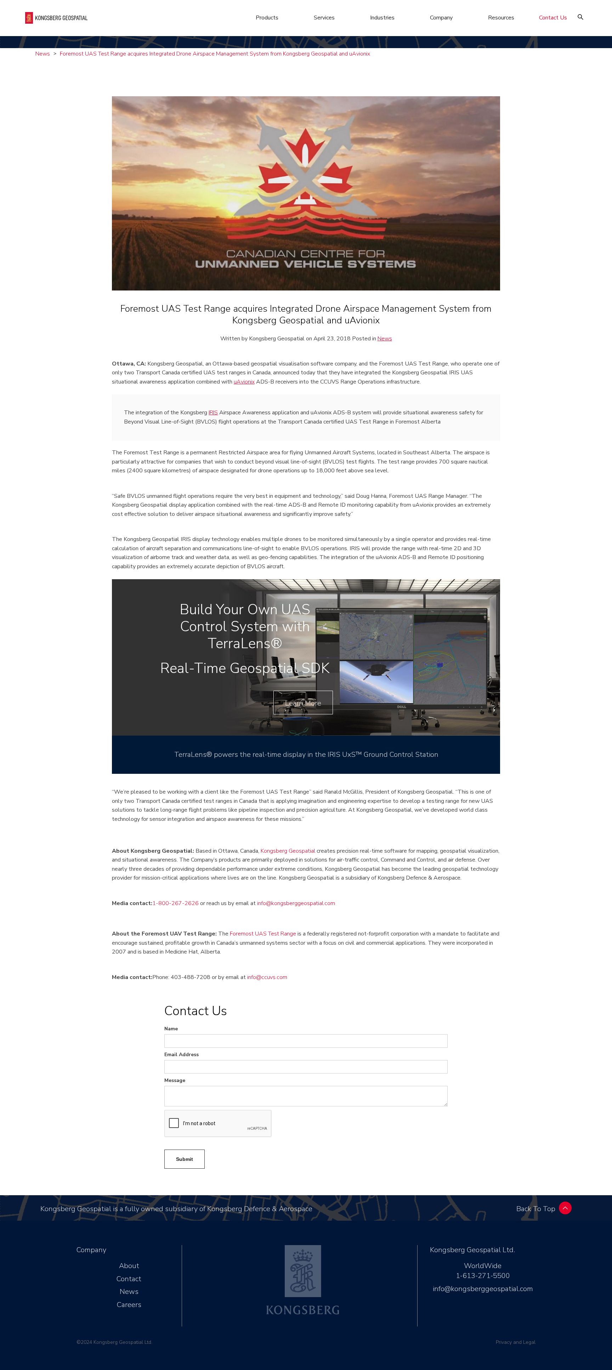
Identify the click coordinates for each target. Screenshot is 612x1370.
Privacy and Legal (516, 1342)
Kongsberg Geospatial (288, 851)
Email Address (181, 1054)
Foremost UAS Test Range (263, 934)
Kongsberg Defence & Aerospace (259, 1209)
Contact (129, 1279)
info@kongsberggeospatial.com (296, 903)
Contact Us (553, 18)
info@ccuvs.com (267, 977)
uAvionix (244, 382)
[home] (56, 18)
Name (171, 1028)
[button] (267, 17)
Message (174, 1080)
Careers (129, 1304)
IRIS (213, 412)
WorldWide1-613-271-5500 (483, 1270)
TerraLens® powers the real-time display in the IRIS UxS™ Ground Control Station (306, 754)
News (42, 54)
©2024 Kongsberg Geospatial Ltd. (114, 1342)
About (129, 1266)
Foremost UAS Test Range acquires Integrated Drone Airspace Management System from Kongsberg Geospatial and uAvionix (215, 54)
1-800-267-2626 (175, 903)
